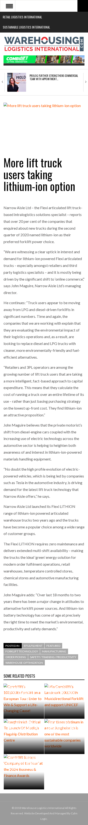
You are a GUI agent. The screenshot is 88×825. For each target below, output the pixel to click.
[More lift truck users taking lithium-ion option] (44, 124)
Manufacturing (54, 651)
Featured (53, 645)
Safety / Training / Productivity (53, 657)
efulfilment (33, 645)
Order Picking (15, 657)
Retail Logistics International (22, 17)
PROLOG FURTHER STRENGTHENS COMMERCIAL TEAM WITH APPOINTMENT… (54, 77)
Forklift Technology (21, 651)
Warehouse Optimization (24, 662)
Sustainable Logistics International (26, 27)
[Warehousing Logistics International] (44, 44)
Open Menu (9, 6)
